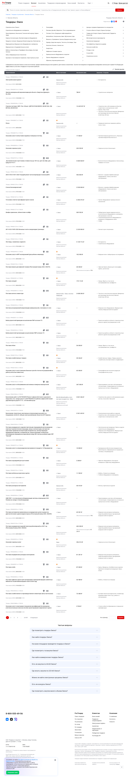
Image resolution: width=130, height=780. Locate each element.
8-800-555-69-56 (14, 713)
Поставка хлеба (10, 567)
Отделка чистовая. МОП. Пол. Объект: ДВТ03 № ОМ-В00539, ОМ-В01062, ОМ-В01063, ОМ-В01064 (29, 107)
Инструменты (102, 79)
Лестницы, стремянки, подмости (15, 242)
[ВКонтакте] (112, 21)
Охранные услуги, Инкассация (106, 148)
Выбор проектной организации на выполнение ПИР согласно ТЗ (25, 333)
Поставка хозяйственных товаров (16, 358)
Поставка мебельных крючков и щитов (17, 473)
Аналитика (42, 3)
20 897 (26, 617)
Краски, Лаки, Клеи (103, 109)
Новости (112, 721)
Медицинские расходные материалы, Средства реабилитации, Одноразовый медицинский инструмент (109, 513)
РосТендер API (96, 735)
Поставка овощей (11, 281)
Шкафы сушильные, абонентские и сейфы (18, 212)
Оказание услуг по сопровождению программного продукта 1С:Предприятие (29, 448)
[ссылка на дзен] (11, 719)
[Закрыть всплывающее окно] (55, 760)
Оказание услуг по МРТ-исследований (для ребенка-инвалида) (25, 254)
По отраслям (78, 719)
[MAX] (114, 21)
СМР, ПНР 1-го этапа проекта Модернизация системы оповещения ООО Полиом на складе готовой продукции (27, 499)
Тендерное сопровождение (56, 3)
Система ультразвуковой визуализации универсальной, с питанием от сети (28, 308)
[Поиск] (8, 10)
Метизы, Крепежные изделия (106, 485)
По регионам (78, 721)
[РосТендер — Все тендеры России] (6, 3)
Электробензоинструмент (13, 79)
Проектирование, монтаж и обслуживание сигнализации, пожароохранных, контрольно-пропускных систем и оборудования (111, 386)
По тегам (77, 724)
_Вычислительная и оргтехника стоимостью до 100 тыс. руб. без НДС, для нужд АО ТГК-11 (28, 161)
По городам (78, 727)
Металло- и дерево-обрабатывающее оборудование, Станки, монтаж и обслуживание (108, 176)
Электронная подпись (98, 723)
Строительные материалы (105, 92)
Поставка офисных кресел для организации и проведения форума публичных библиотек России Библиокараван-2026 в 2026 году (29, 580)
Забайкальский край (62, 405)
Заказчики (78, 729)
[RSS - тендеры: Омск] (116, 21)
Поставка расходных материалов (16, 485)
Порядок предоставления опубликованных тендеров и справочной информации (96, 758)
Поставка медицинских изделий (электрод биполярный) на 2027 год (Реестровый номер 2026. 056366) (26, 527)
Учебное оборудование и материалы (108, 475)
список (117, 764)
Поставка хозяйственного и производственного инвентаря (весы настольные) (29, 593)
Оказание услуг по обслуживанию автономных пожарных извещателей (27, 384)
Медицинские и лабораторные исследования (111, 254)
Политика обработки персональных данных (80, 763)
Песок (7, 123)
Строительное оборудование (106, 243)
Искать (119, 10)
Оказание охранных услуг (13, 148)
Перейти (120, 617)
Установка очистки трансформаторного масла (20, 199)
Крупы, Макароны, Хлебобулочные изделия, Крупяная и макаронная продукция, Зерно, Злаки (110, 568)
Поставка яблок (10, 345)
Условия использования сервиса (98, 763)
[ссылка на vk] (7, 719)
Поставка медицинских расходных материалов (20, 554)
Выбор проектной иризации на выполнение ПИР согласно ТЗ (24, 320)
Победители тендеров (98, 733)
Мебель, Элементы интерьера (106, 473)
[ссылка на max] (15, 719)
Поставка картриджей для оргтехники (17, 460)
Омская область (60, 84)
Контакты (81, 3)
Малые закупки (79, 735)
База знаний (72, 3)
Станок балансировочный (13, 187)
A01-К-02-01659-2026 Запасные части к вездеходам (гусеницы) (25, 229)
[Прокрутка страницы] (122, 767)
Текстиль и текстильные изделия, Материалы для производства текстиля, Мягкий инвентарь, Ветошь (111, 113)
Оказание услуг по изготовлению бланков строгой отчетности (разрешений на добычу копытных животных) (29, 371)
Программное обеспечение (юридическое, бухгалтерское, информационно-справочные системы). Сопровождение (110, 449)
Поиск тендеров (23, 3)
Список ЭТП (78, 737)
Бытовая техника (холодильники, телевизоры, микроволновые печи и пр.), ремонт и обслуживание (111, 595)
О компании (113, 716)
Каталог (34, 3)
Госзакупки (78, 732)
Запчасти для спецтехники (105, 229)
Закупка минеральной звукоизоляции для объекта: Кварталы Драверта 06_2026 (27, 93)
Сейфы (100, 221)
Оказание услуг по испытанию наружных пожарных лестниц (24, 135)
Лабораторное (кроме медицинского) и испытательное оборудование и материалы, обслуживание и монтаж (110, 214)
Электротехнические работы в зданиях (109, 413)
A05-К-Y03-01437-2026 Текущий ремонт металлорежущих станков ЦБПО (28, 174)
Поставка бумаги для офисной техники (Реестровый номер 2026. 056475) (28, 267)
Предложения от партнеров (97, 729)
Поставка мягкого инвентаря (14, 293)
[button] (108, 3)
